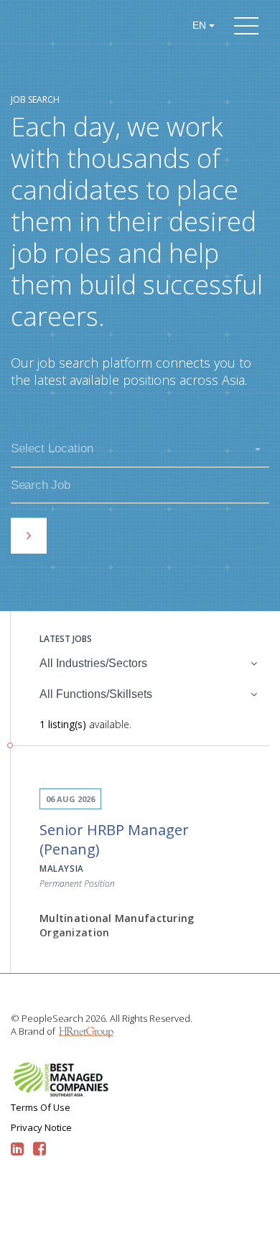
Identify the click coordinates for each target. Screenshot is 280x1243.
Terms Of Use (40, 1107)
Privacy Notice (41, 1127)
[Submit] (29, 536)
